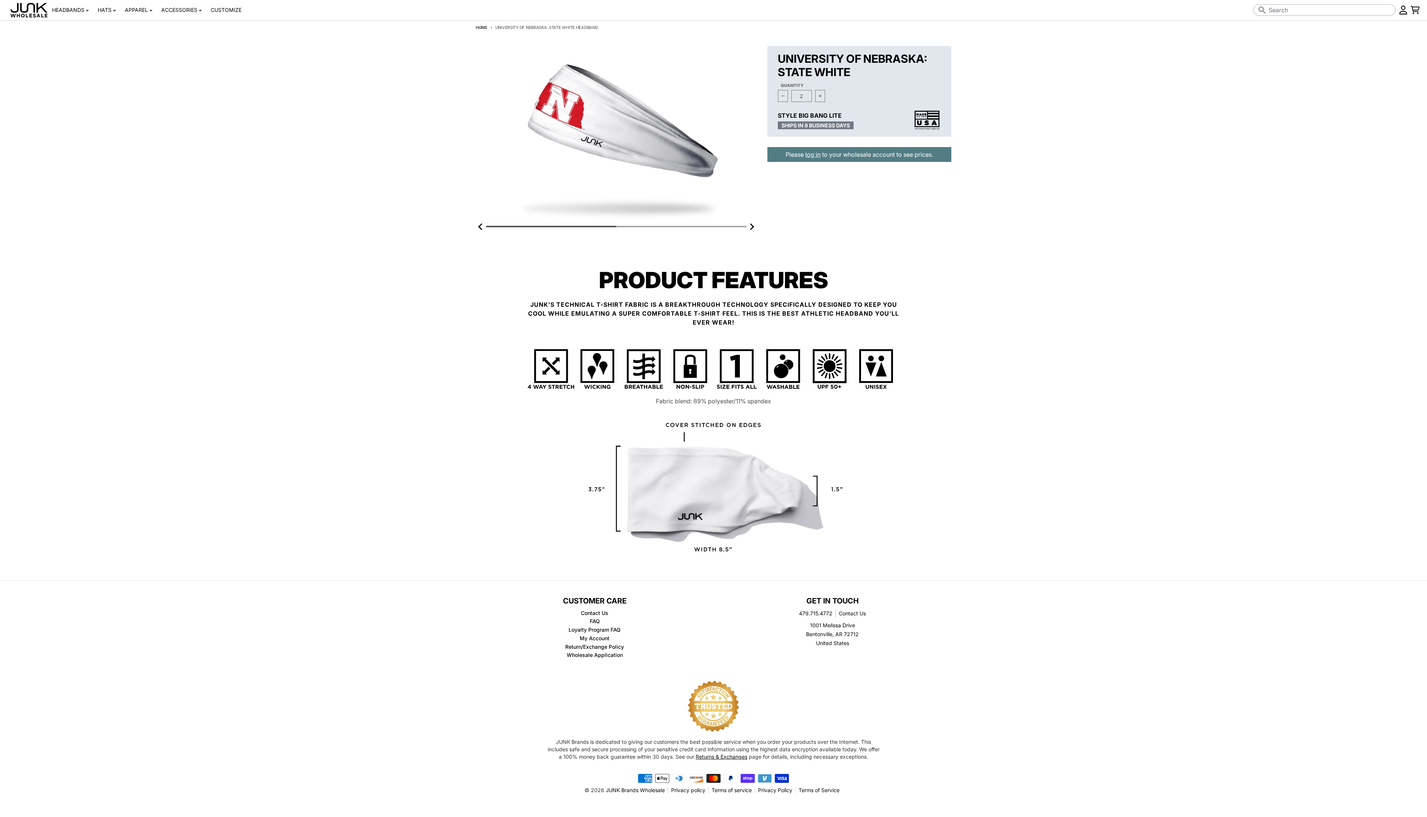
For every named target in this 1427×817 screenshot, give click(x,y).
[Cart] (1415, 10)
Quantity (792, 85)
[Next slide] (752, 226)
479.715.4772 (815, 613)
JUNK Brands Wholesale (635, 790)
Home (482, 27)
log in (813, 154)
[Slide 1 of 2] (616, 134)
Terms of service (732, 790)
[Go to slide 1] (551, 226)
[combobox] (1324, 10)
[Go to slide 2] (681, 226)
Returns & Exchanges (721, 756)
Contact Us (852, 613)
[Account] (1403, 10)
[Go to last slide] (481, 226)
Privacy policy (688, 790)
